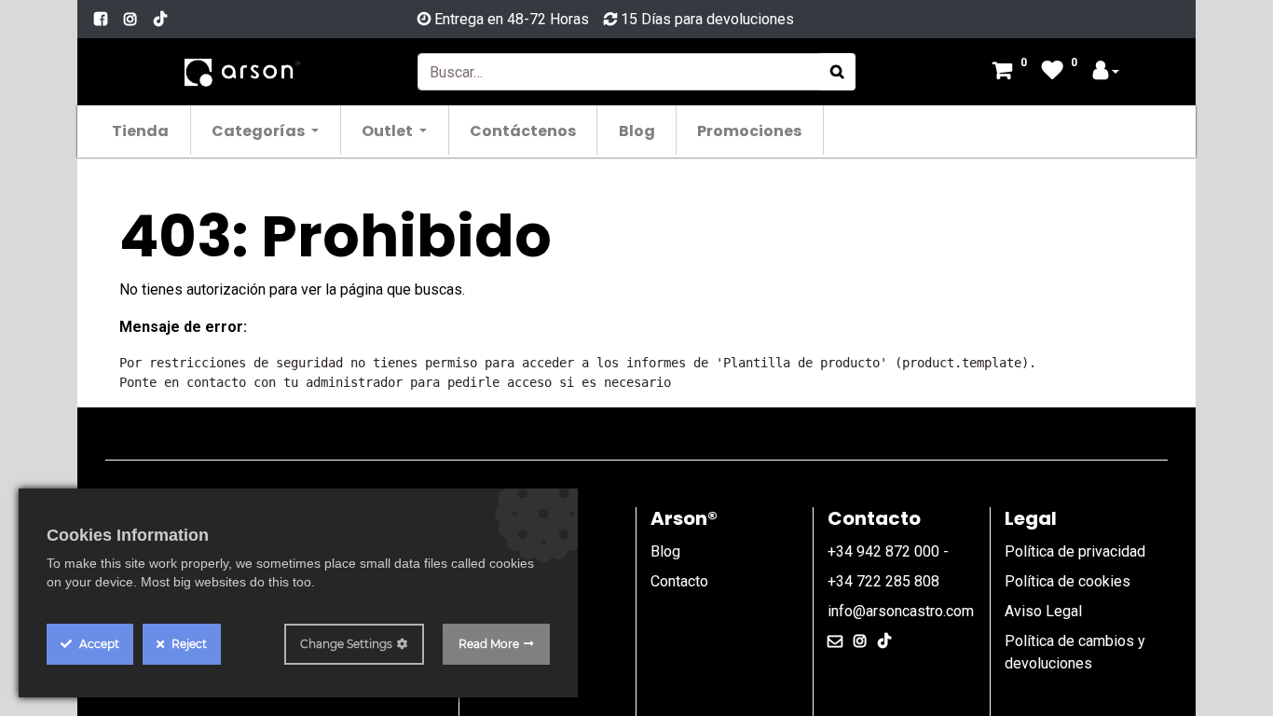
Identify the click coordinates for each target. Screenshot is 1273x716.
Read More (489, 644)
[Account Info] (1106, 72)
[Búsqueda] (837, 71)
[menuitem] (141, 130)
